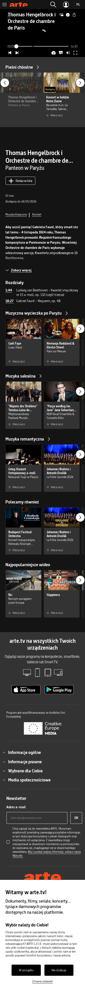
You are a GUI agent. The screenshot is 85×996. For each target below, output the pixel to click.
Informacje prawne (25, 761)
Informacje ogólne (24, 752)
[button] (53, 4)
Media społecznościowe (29, 780)
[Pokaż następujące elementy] (80, 82)
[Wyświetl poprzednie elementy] (4, 82)
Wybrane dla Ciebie (25, 770)
